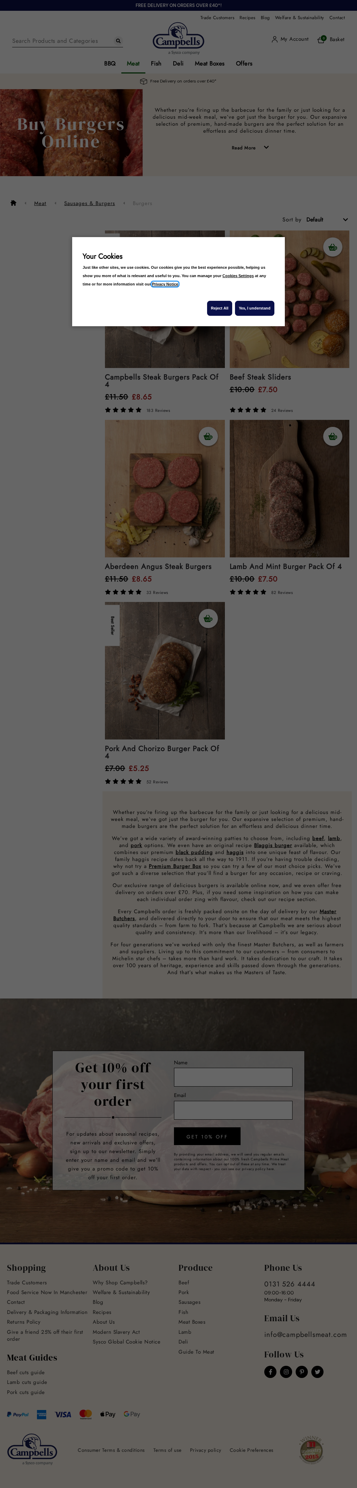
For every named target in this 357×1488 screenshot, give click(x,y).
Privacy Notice (165, 284)
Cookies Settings (238, 276)
